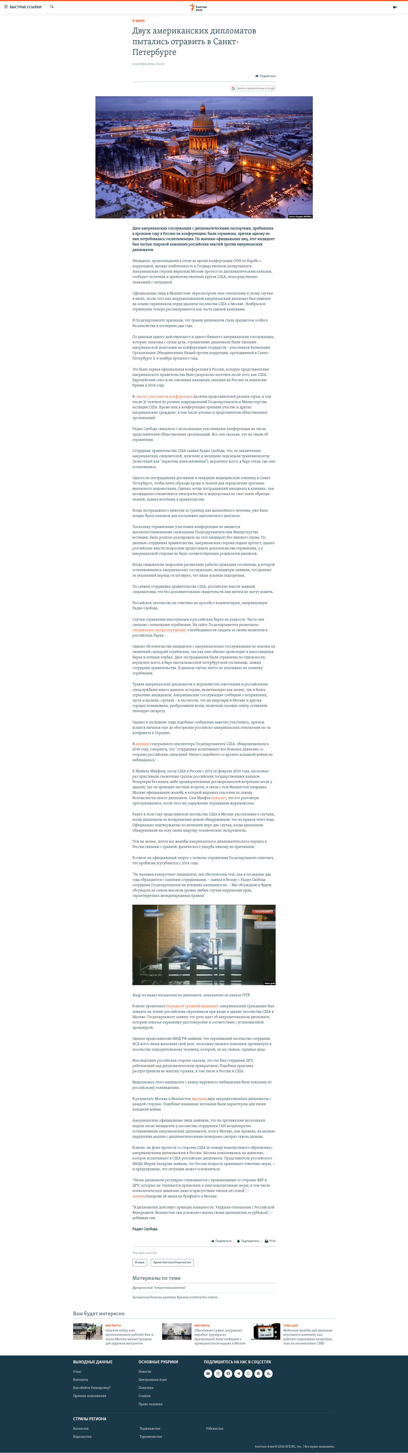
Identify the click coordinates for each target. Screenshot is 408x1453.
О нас (77, 1372)
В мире (138, 21)
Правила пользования (89, 1396)
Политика (146, 1388)
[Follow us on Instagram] (218, 1374)
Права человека (151, 1404)
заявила (139, 1196)
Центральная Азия (153, 1380)
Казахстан (81, 1428)
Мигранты (113, 1325)
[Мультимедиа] (394, 7)
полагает (218, 798)
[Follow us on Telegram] (238, 1374)
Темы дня (290, 1325)
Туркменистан (151, 1437)
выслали (198, 1099)
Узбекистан (215, 1428)
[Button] (265, 76)
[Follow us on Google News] (258, 1374)
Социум (144, 1396)
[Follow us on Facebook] (228, 1374)
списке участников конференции (164, 397)
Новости (145, 1372)
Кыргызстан (82, 1437)
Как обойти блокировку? (91, 1388)
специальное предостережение (159, 630)
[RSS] (268, 1374)
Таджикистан (150, 1428)
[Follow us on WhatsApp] (248, 1374)
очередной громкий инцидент (192, 1006)
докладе (142, 744)
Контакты (80, 1380)
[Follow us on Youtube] (208, 1374)
